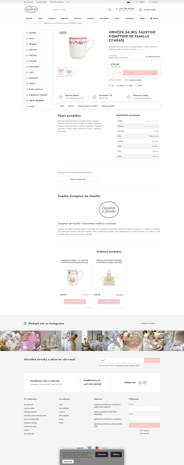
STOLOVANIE (34, 67)
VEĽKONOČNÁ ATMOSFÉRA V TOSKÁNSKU (107, 419)
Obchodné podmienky (57, 2)
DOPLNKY (33, 61)
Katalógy (26, 430)
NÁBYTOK (33, 50)
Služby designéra (64, 415)
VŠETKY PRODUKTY (36, 101)
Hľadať (109, 9)
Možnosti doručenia (154, 56)
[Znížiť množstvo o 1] (114, 72)
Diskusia (71, 106)
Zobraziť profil (148, 323)
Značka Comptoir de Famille (87, 106)
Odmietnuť (102, 454)
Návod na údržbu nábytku (31, 419)
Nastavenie (68, 461)
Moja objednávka (29, 434)
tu (91, 457)
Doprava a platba (41, 2)
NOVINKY (32, 33)
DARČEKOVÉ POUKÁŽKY (38, 95)
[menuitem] (30, 18)
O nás (61, 404)
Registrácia (155, 2)
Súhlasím (116, 454)
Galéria (61, 419)
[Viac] (154, 18)
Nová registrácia (144, 431)
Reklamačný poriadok (30, 423)
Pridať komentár (78, 179)
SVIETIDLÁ (33, 55)
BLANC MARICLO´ (36, 89)
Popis (62, 106)
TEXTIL (31, 72)
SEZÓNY (32, 84)
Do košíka (140, 73)
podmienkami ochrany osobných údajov (128, 365)
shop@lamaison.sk (91, 380)
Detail (109, 301)
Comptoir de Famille (135, 80)
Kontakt (61, 423)
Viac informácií (142, 49)
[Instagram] (144, 382)
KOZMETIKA (33, 78)
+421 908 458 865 (126, 9)
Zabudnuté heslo (144, 433)
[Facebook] (140, 382)
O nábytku (62, 412)
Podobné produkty (107, 106)
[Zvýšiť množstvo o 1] (120, 72)
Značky (31, 106)
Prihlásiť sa (152, 360)
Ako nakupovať (28, 2)
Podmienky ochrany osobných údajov (35, 415)
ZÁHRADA (33, 44)
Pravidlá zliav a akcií (30, 426)
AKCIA (31, 38)
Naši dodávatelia (64, 408)
